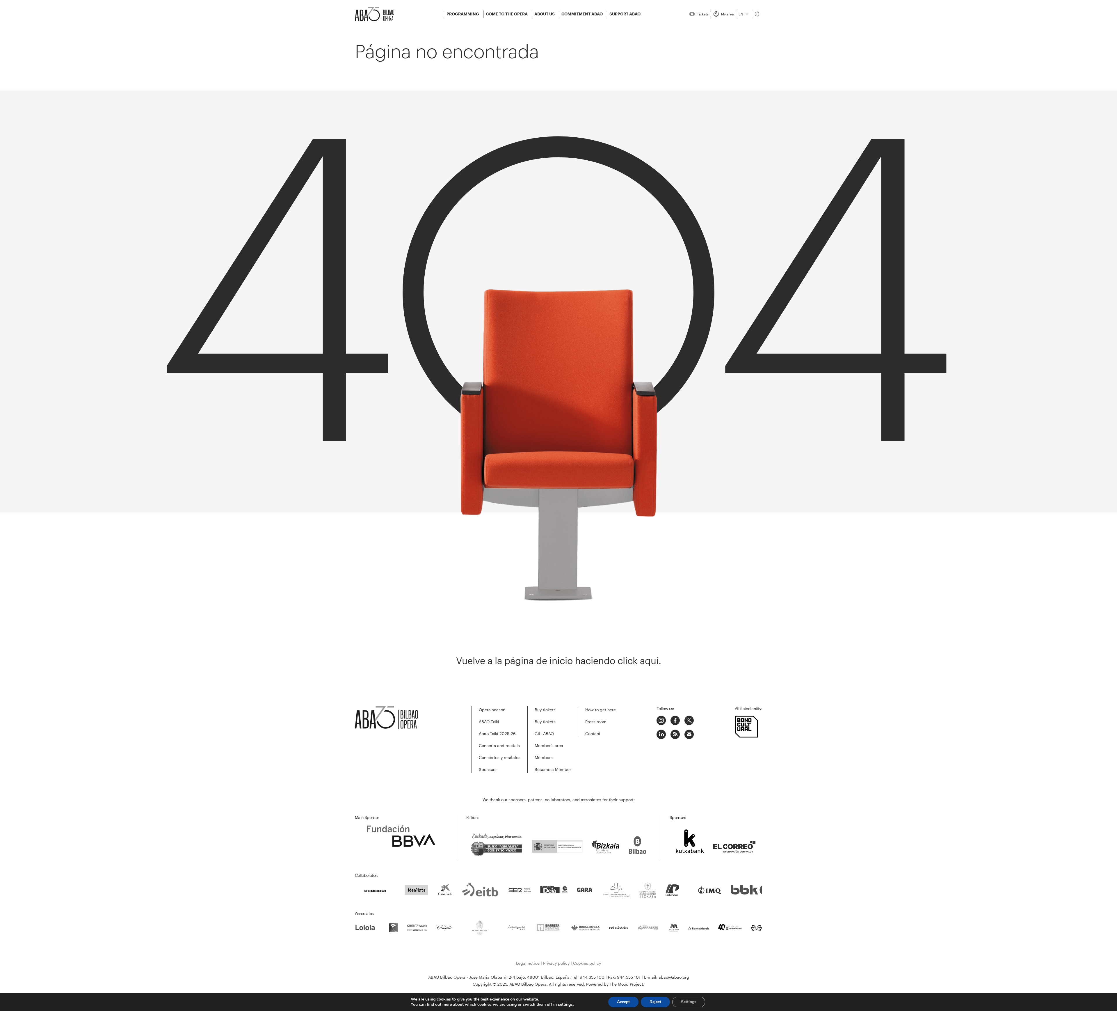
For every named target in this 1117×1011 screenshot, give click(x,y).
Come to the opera (507, 14)
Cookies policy (587, 963)
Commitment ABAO (582, 14)
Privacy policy (556, 963)
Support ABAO (625, 14)
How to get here (600, 709)
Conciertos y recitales (499, 757)
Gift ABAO (544, 733)
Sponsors (488, 769)
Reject (655, 1002)
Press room (595, 721)
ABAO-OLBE (378, 14)
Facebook (675, 720)
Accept (623, 1002)
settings (565, 1004)
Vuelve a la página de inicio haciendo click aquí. (558, 660)
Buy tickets (545, 709)
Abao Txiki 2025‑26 (497, 733)
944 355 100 (592, 977)
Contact (592, 733)
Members (544, 757)
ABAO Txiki (489, 721)
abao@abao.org (674, 977)
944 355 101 (629, 977)
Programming (463, 14)
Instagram (661, 720)
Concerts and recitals (499, 745)
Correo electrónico (689, 734)
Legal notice (528, 963)
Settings (688, 1002)
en (741, 14)
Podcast (675, 734)
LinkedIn (661, 734)
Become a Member (553, 769)
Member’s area (549, 745)
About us (544, 14)
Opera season (492, 709)
